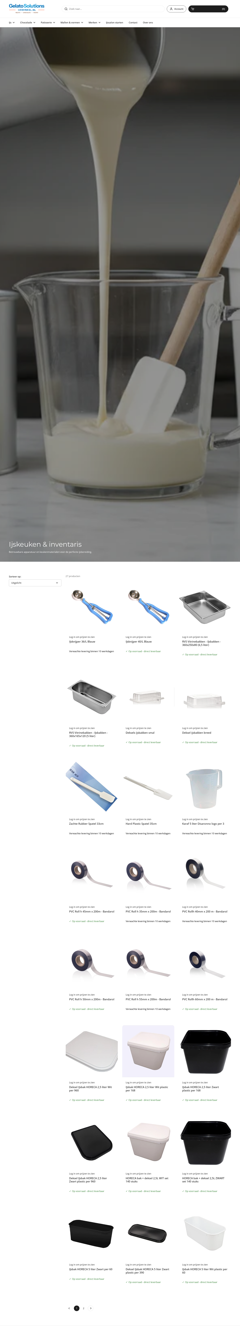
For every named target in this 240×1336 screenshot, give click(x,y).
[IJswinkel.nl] (27, 9)
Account (178, 8)
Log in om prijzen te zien (209, 8)
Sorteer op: (15, 576)
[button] (208, 8)
